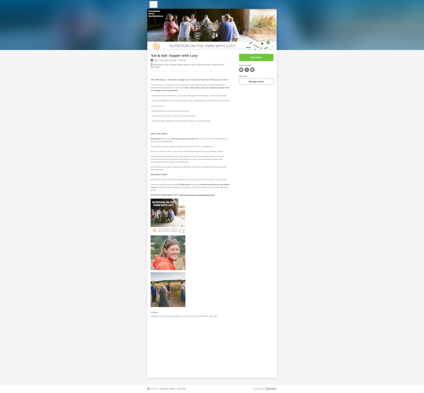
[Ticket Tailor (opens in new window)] (271, 389)
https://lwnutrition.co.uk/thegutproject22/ (197, 195)
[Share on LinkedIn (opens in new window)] (252, 70)
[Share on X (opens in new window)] (247, 70)
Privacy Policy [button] (181, 389)
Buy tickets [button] (256, 57)
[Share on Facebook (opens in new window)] (241, 70)
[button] (167, 389)
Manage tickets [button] (256, 81)
